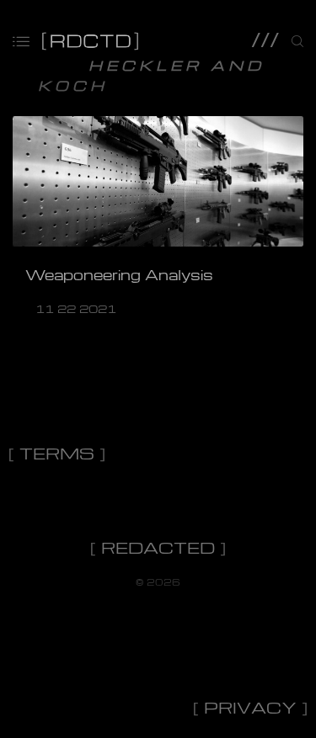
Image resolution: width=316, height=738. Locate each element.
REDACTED (158, 547)
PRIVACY (250, 707)
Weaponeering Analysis (119, 275)
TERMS (56, 453)
